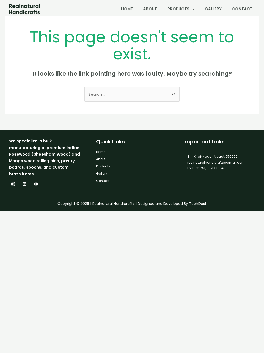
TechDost (198, 203)
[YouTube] (36, 184)
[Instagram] (13, 184)
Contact (242, 9)
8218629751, (196, 168)
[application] (191, 9)
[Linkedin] (24, 184)
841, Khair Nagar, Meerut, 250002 (212, 156)
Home (127, 9)
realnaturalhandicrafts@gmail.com (216, 162)
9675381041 (215, 168)
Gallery (213, 9)
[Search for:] (132, 94)
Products (178, 9)
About (150, 9)
